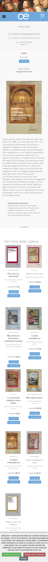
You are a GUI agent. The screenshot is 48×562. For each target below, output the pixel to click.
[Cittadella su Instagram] (42, 7)
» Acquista (24, 61)
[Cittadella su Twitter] (38, 7)
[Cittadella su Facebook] (33, 7)
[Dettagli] (17, 264)
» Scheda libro (14, 296)
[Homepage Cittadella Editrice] (23, 17)
